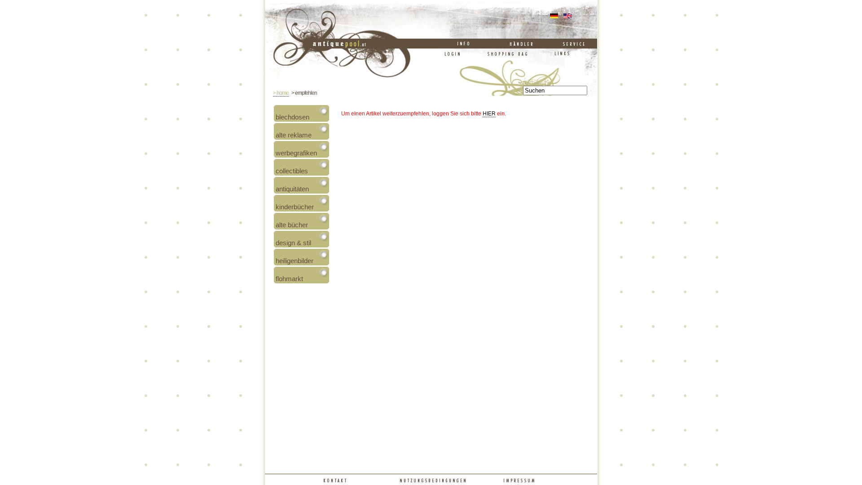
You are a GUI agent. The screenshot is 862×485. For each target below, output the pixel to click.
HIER (489, 113)
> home (281, 93)
